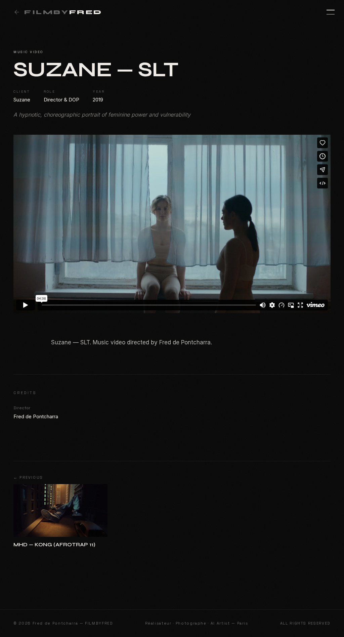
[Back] (16, 12)
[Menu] (326, 12)
